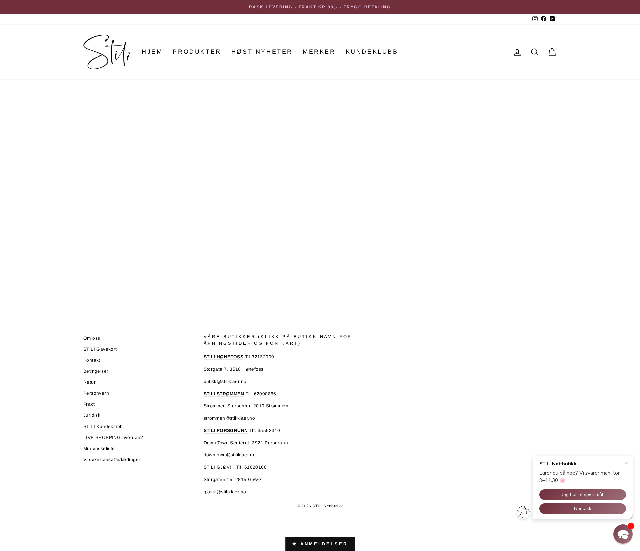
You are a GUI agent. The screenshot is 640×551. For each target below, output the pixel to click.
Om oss (91, 338)
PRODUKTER (197, 51)
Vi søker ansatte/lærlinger (111, 459)
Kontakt (91, 360)
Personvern (96, 393)
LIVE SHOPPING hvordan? (113, 437)
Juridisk (91, 415)
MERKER (319, 51)
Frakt (89, 404)
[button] (623, 534)
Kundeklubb (372, 51)
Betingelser (95, 371)
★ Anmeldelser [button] (320, 543)
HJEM (152, 51)
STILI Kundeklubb (103, 426)
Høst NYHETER (262, 51)
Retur (89, 382)
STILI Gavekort (100, 349)
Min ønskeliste (99, 448)
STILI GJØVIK (220, 467)
